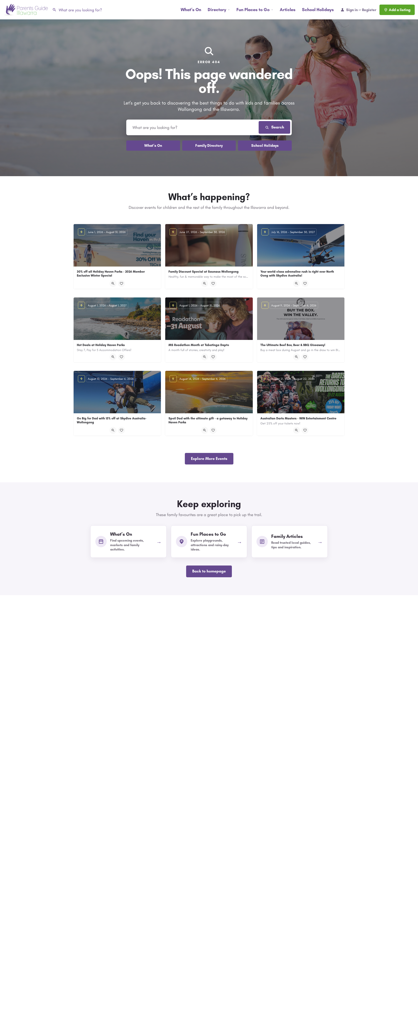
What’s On (191, 9)
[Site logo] (26, 9)
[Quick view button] (113, 283)
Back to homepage (209, 571)
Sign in (352, 10)
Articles (287, 9)
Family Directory (209, 145)
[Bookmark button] (121, 283)
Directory (217, 9)
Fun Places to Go (253, 9)
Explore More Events (209, 458)
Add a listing (399, 10)
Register (369, 10)
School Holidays (318, 9)
